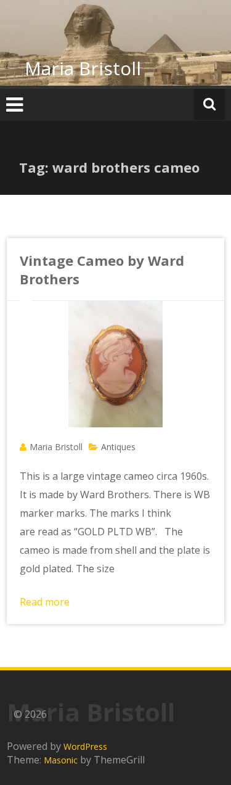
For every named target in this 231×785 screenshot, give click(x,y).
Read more (45, 602)
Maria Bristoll (83, 68)
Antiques (118, 447)
